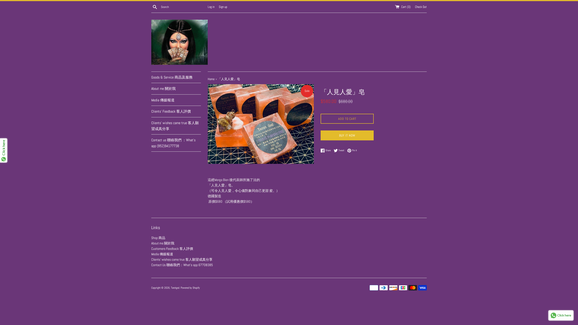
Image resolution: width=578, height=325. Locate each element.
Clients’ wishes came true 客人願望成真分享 (175, 126)
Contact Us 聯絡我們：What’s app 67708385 (182, 265)
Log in (211, 7)
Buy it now (347, 135)
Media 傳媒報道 (163, 100)
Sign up (223, 7)
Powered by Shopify (190, 288)
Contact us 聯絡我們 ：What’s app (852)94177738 (173, 143)
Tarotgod (175, 288)
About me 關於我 (163, 88)
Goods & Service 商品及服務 (172, 77)
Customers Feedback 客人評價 (172, 248)
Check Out (421, 7)
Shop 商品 (158, 238)
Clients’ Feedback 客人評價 (171, 111)
